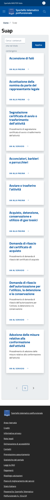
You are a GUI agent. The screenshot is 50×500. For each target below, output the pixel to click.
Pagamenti (8, 470)
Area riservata (10, 422)
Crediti (7, 427)
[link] (19, 69)
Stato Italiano (10, 486)
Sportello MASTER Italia (13, 3)
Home (6, 22)
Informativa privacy (12, 433)
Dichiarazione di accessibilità (17, 443)
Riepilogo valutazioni (13, 475)
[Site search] (44, 11)
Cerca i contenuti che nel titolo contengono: (13, 45)
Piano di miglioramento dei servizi (19, 481)
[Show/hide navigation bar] (4, 11)
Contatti (7, 449)
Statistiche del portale (14, 459)
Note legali (8, 438)
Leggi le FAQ (9, 465)
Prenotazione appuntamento (17, 454)
